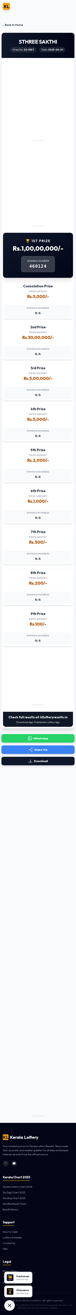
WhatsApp (41, 738)
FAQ (5, 1248)
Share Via (40, 749)
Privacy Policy (10, 1271)
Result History (10, 1209)
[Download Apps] (9, 1305)
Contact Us (9, 1243)
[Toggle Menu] (69, 6)
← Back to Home (12, 25)
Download (41, 761)
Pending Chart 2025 (14, 1198)
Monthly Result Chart (14, 1203)
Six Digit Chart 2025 (14, 1192)
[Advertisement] (38, 100)
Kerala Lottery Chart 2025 (17, 1186)
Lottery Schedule (12, 1237)
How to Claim (10, 1231)
